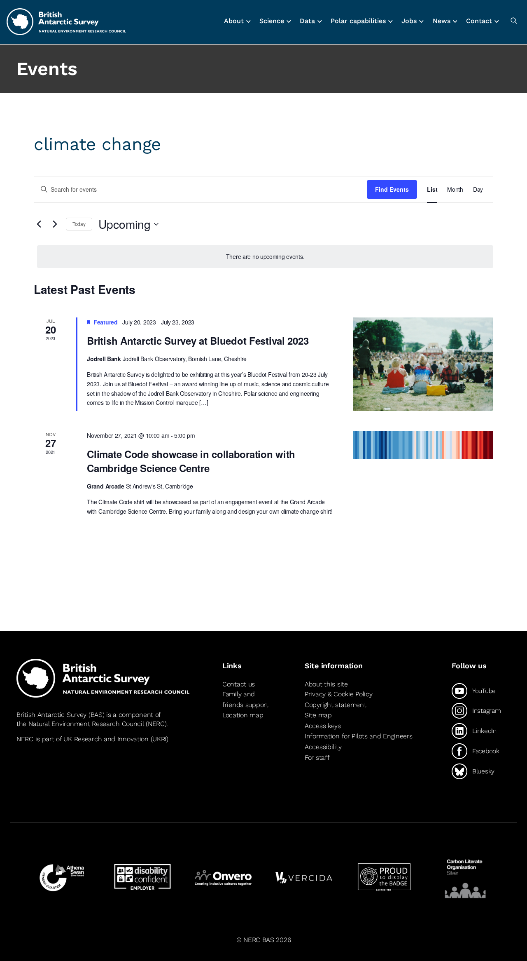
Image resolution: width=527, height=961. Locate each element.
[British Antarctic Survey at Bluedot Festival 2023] (423, 364)
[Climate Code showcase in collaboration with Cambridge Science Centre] (423, 445)
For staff (317, 757)
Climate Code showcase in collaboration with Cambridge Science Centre (191, 461)
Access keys (323, 726)
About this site (326, 684)
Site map (318, 715)
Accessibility (323, 747)
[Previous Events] (39, 224)
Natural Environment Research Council (86, 724)
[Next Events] (55, 224)
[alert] (265, 256)
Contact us (238, 684)
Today (79, 223)
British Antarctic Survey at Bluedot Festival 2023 (197, 341)
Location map (243, 715)
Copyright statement (335, 705)
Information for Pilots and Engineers (359, 736)
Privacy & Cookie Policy (338, 694)
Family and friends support (245, 699)
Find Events (392, 189)
